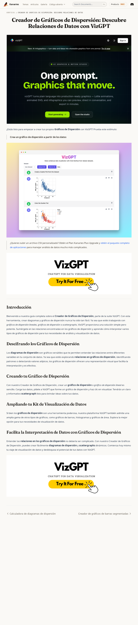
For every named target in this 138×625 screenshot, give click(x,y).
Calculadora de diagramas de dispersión (33, 513)
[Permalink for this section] (34, 307)
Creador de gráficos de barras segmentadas (103, 513)
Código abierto (56, 4)
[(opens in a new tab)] (69, 189)
